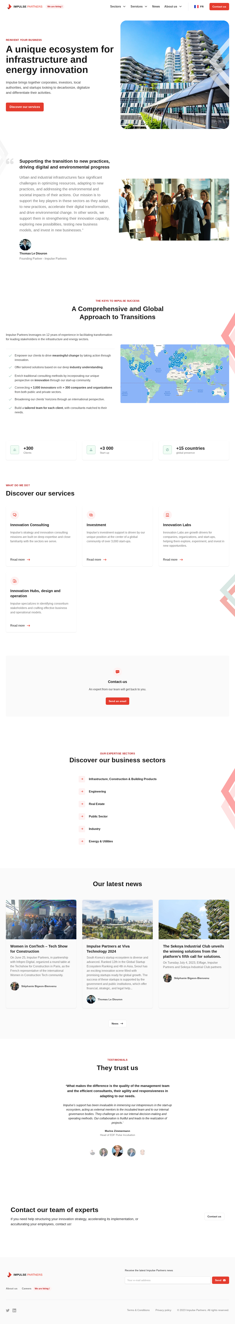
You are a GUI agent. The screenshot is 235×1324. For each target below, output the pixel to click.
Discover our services (25, 106)
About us (11, 1288)
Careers (26, 1288)
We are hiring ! (54, 6)
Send (218, 1280)
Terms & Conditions (138, 1310)
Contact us (219, 6)
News (156, 6)
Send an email (117, 701)
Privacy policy (163, 1310)
